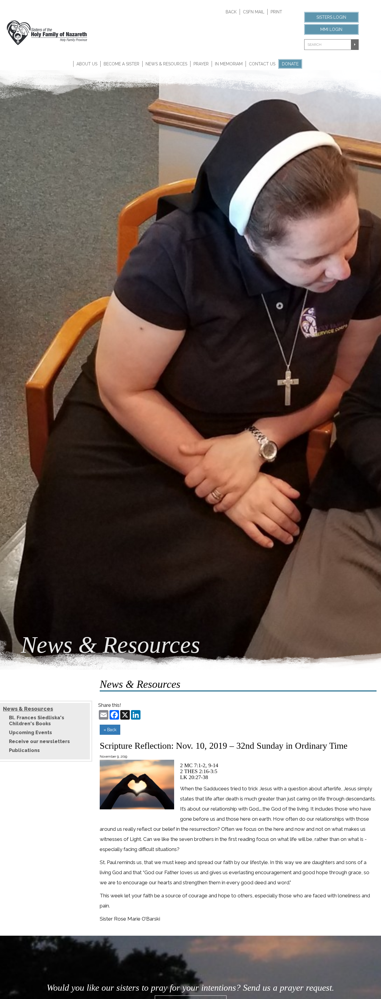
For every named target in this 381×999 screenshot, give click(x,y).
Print (276, 12)
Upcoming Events (30, 732)
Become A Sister (121, 64)
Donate (290, 64)
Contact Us (262, 64)
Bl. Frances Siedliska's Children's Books (36, 720)
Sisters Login (331, 17)
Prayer (201, 64)
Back (231, 12)
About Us (86, 64)
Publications (24, 750)
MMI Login (331, 29)
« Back (110, 729)
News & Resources (166, 64)
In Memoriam (229, 64)
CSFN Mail (253, 12)
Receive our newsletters (39, 741)
